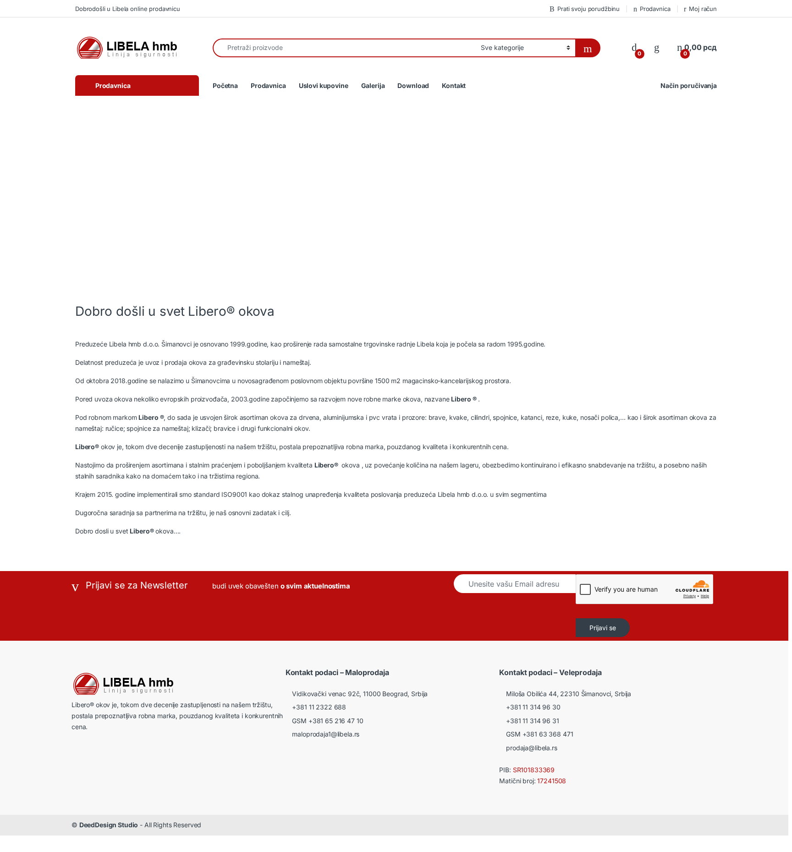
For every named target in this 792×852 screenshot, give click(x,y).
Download (413, 85)
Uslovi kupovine (323, 85)
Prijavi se (602, 628)
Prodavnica (655, 8)
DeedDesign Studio (108, 825)
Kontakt (454, 85)
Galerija (373, 85)
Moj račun (703, 8)
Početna (225, 85)
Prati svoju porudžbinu (588, 8)
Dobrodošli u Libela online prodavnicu (127, 8)
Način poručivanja (688, 85)
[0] (634, 47)
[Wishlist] (657, 47)
